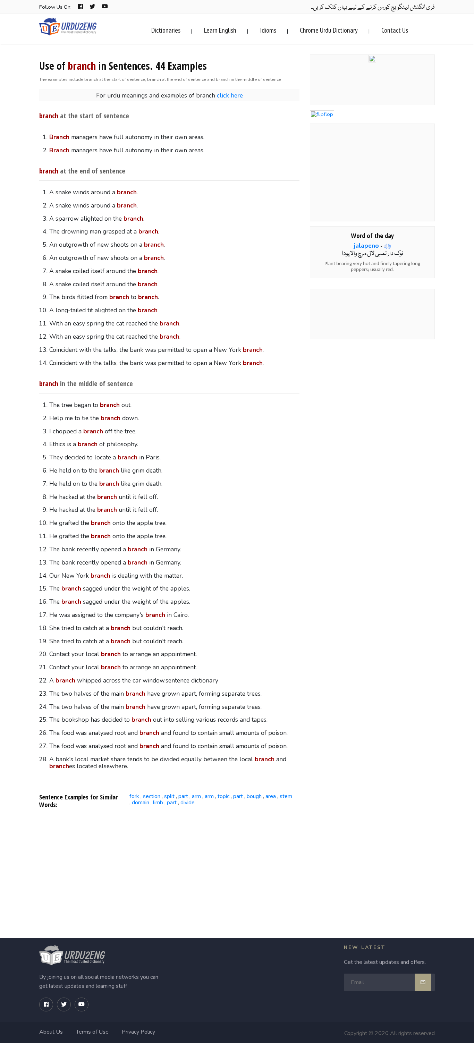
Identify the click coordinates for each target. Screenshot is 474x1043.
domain (140, 802)
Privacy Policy (138, 1032)
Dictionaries (165, 30)
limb (158, 802)
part (183, 796)
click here (230, 95)
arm (196, 796)
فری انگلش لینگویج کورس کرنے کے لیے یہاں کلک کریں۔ (373, 7)
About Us (51, 1032)
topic (223, 796)
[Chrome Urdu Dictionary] (372, 57)
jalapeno (366, 245)
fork (134, 796)
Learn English (220, 30)
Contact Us (394, 30)
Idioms (268, 30)
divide (187, 802)
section (151, 796)
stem (286, 796)
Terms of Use (92, 1032)
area (270, 796)
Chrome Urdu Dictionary (329, 30)
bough (254, 796)
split (169, 796)
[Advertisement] (169, 869)
